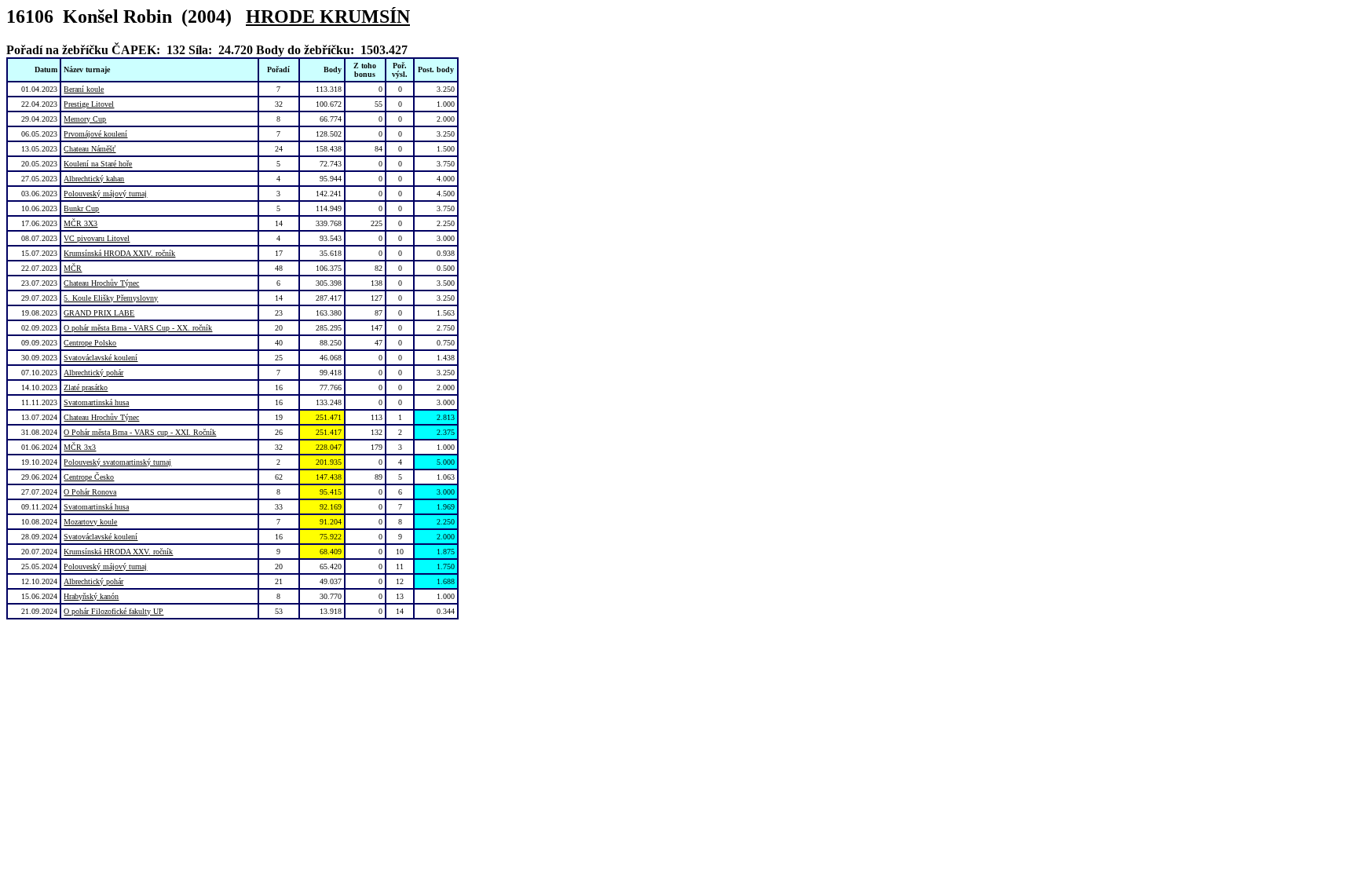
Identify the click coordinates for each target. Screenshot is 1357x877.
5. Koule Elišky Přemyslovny (111, 298)
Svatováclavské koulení (100, 357)
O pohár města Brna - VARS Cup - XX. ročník (138, 327)
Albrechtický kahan (94, 178)
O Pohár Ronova (90, 492)
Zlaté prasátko (86, 387)
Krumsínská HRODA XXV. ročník (118, 551)
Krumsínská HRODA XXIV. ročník (119, 253)
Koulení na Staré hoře (98, 163)
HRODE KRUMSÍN (328, 16)
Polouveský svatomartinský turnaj (117, 462)
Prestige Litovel (89, 104)
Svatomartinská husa (96, 402)
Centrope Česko (89, 477)
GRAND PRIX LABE (99, 313)
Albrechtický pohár (93, 372)
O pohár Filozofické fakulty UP (113, 611)
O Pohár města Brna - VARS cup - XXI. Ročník (140, 432)
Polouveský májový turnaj (105, 193)
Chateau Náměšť (89, 148)
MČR (73, 268)
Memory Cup (85, 119)
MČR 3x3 (80, 447)
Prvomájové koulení (95, 134)
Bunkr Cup (81, 208)
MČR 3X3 (80, 223)
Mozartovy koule (90, 521)
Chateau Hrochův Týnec (101, 283)
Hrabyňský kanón (91, 596)
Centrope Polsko (90, 342)
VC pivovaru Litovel (97, 238)
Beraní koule (84, 89)
